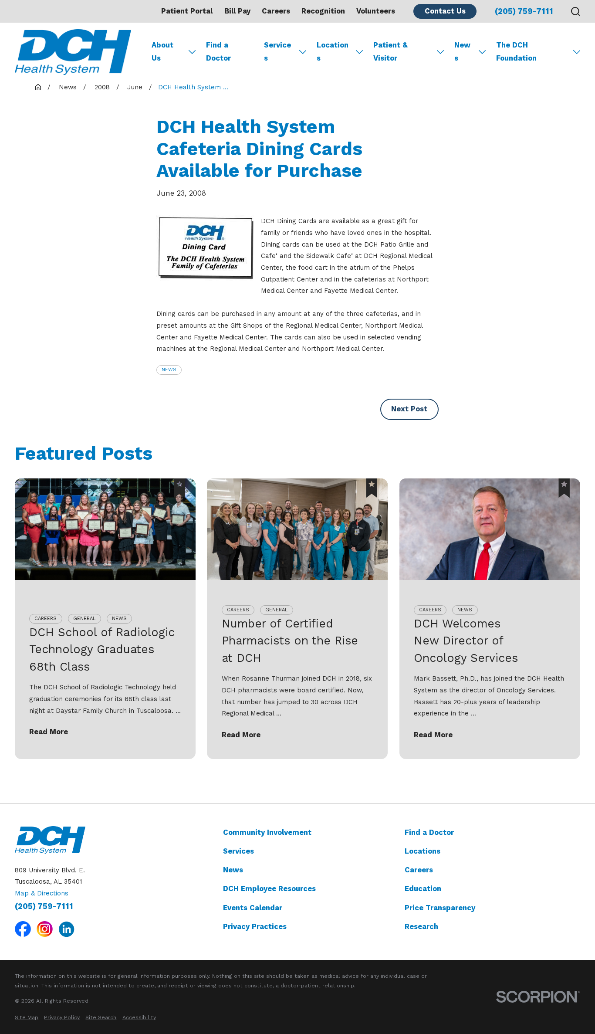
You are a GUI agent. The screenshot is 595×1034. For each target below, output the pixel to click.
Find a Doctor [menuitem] (218, 51)
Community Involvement (267, 832)
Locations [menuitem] (332, 51)
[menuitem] (26, 1017)
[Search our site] (575, 11)
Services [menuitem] (277, 51)
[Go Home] (38, 87)
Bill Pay (237, 11)
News (169, 370)
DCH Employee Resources (269, 889)
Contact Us (445, 11)
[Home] (73, 52)
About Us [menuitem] (162, 51)
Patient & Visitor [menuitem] (390, 51)
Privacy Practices (255, 926)
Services (238, 851)
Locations (422, 851)
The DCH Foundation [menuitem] (516, 51)
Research (421, 926)
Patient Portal (187, 11)
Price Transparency (440, 908)
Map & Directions (41, 893)
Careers (276, 11)
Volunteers (375, 11)
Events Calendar (252, 908)
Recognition (323, 11)
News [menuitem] (462, 51)
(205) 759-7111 (524, 11)
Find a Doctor (429, 832)
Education (423, 889)
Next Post (409, 409)
